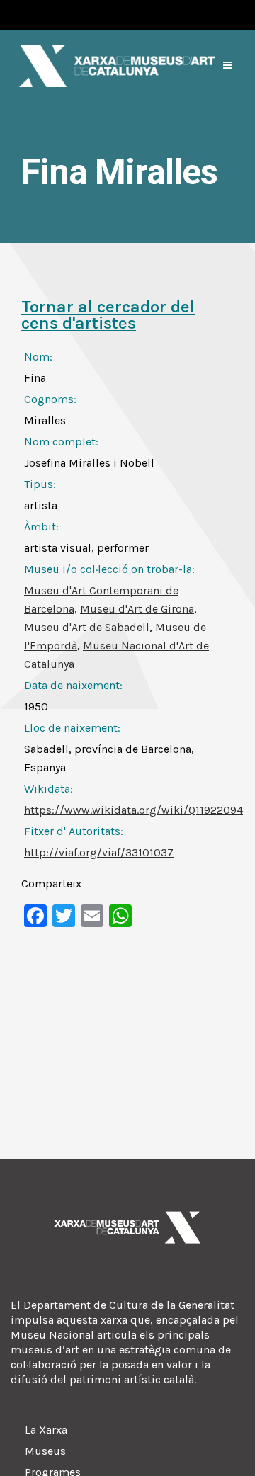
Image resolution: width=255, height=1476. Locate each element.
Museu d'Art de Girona (137, 608)
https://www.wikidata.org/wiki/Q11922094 (133, 810)
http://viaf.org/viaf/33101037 (99, 852)
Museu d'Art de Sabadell (86, 627)
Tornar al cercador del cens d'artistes (108, 315)
